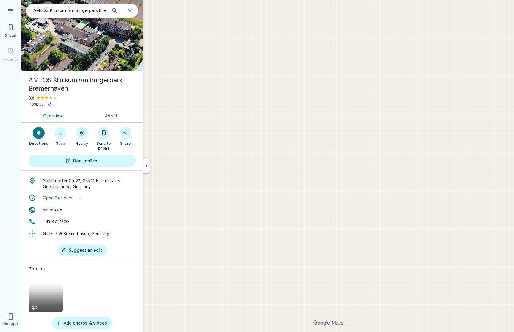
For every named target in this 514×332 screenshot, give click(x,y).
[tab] (52, 115)
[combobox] (69, 10)
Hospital (37, 104)
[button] (82, 198)
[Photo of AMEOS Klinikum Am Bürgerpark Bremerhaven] (82, 35)
